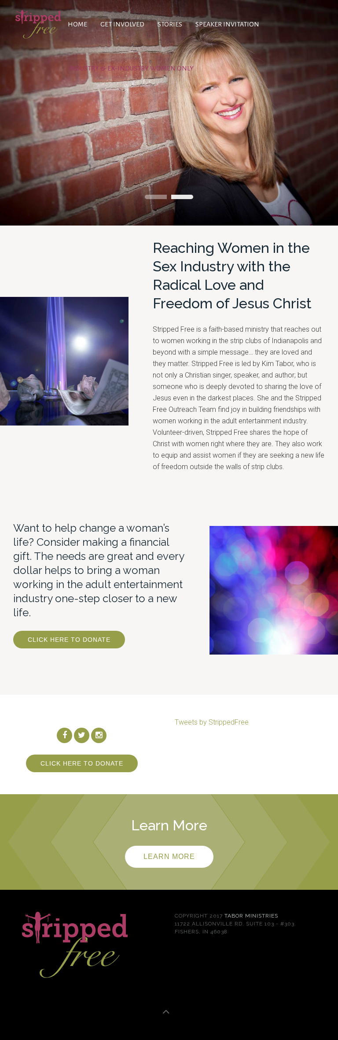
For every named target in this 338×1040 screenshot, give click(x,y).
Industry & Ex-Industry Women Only (131, 68)
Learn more (169, 856)
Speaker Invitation (227, 24)
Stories (170, 24)
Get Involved (122, 24)
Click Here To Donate (69, 639)
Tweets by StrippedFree (212, 722)
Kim (182, 197)
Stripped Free (156, 197)
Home (77, 24)
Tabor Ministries (251, 916)
